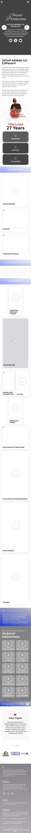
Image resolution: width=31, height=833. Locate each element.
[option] (15, 27)
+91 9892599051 (21, 818)
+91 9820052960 (11, 818)
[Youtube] (20, 40)
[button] (15, 190)
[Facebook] (10, 40)
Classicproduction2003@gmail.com (12, 823)
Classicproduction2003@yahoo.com (16, 821)
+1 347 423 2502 (10, 804)
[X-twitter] (15, 40)
